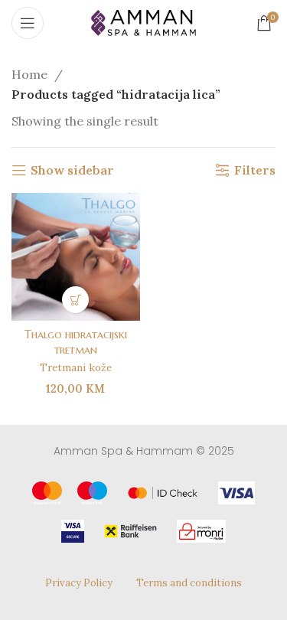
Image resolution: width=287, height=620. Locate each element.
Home (31, 74)
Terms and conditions (189, 582)
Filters (255, 170)
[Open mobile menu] (27, 23)
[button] (75, 299)
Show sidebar (72, 170)
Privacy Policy (79, 582)
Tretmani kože (76, 367)
